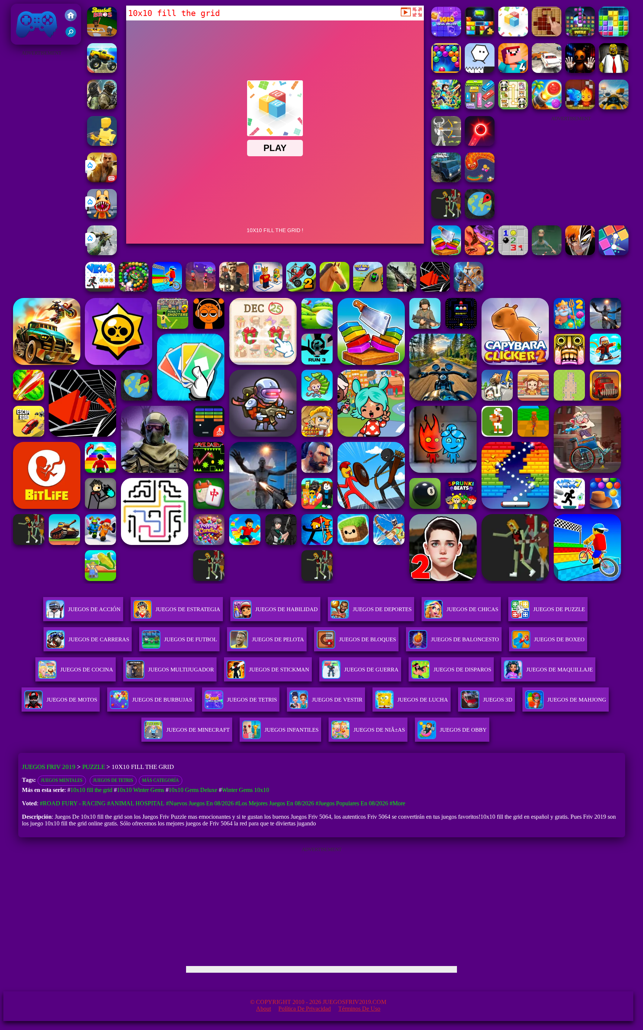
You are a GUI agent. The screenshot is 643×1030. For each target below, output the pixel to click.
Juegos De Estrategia (188, 609)
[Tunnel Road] (435, 289)
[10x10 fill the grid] (513, 34)
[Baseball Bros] (102, 34)
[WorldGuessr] (480, 217)
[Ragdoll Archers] (446, 144)
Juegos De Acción (94, 609)
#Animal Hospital (135, 803)
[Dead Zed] (401, 289)
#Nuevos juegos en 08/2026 (200, 803)
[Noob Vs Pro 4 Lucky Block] (513, 71)
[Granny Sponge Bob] (613, 71)
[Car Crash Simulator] (547, 71)
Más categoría (160, 780)
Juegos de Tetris (113, 780)
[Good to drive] (446, 217)
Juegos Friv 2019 (49, 766)
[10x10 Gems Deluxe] (446, 34)
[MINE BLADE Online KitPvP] (446, 107)
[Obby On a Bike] (167, 289)
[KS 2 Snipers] (102, 253)
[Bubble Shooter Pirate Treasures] (547, 107)
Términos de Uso (359, 1008)
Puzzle (93, 766)
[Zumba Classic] (133, 289)
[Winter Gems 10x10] (480, 34)
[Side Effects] (547, 253)
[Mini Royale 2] (234, 289)
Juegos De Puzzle (559, 609)
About (263, 1008)
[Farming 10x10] (547, 34)
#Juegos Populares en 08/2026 (352, 803)
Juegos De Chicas (472, 609)
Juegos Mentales (62, 780)
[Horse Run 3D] (334, 289)
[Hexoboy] (480, 71)
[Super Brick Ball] (613, 253)
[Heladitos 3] (480, 253)
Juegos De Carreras (98, 639)
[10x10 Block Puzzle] (580, 34)
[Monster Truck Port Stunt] (102, 71)
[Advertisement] (41, 169)
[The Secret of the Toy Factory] (580, 71)
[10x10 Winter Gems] (613, 34)
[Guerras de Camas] (468, 289)
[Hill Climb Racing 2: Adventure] (301, 289)
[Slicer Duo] (446, 253)
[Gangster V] (102, 180)
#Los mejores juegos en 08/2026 (274, 803)
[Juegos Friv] (71, 16)
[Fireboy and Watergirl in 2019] (580, 107)
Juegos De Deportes (382, 609)
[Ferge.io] (102, 144)
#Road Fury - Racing (73, 803)
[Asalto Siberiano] (102, 107)
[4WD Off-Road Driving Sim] (446, 180)
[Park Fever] (480, 107)
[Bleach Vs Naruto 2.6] (580, 253)
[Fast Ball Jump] (368, 289)
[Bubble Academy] (446, 71)
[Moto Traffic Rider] (613, 107)
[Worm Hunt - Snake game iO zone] (480, 180)
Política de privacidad (304, 1008)
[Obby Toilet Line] (267, 289)
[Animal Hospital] (102, 217)
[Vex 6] (100, 289)
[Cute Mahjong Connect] (513, 107)
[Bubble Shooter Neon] (480, 144)
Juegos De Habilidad (286, 609)
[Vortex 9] (200, 289)
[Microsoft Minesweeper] (513, 253)
